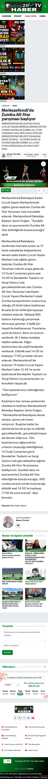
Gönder (7, 652)
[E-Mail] (18, 526)
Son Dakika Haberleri (12, 750)
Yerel (14, 106)
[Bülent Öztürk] (8, 522)
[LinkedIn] (28, 718)
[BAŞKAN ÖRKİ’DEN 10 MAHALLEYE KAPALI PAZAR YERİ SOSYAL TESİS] (12, 594)
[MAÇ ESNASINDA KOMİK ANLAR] (12, 574)
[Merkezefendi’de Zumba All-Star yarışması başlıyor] (24, 173)
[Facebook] (15, 718)
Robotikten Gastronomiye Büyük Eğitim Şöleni (11, 555)
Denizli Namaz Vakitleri (9, 737)
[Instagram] (24, 718)
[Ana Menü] (3, 6)
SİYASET (18, 16)
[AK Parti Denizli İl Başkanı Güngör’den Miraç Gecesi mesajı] (35, 594)
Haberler (5, 106)
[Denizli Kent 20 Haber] (23, 6)
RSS (8, 761)
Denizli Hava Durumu (36, 727)
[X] (20, 718)
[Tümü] (45, 667)
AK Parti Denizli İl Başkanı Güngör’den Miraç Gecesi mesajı (34, 604)
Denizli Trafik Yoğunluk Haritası (35, 737)
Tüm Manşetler (34, 744)
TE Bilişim (30, 769)
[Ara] (45, 6)
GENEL (42, 16)
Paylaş (7, 190)
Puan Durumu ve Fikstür (13, 744)
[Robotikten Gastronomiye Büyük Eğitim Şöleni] (12, 546)
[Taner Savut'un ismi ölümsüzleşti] (35, 574)
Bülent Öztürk (22, 520)
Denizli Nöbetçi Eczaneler (9, 728)
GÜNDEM (6, 16)
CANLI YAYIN (30, 16)
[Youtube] (33, 718)
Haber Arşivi (33, 750)
